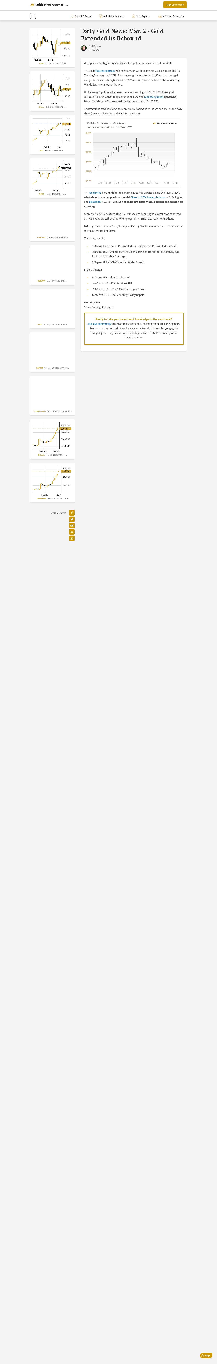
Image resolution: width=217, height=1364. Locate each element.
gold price (95, 192)
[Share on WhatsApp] (72, 538)
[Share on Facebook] (72, 513)
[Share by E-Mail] (72, 525)
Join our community (99, 324)
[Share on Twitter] (72, 519)
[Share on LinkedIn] (72, 532)
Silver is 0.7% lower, (142, 197)
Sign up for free (175, 4)
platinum (160, 197)
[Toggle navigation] (33, 16)
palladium (95, 201)
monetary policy (153, 97)
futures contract (105, 71)
